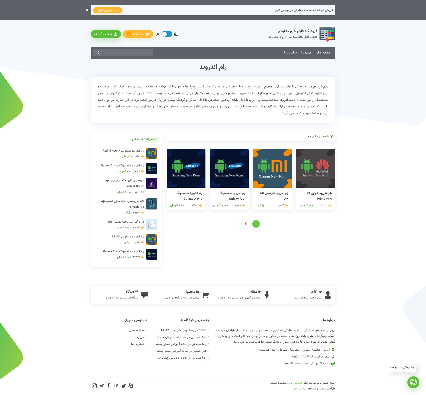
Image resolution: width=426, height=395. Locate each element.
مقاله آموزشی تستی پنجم (171, 344)
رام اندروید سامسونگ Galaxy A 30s (189, 196)
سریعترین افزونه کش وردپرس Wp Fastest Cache (124, 186)
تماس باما (290, 52)
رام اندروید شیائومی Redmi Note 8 (123, 154)
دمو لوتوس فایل (108, 10)
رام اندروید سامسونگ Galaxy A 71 (232, 196)
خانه (326, 136)
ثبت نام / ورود (103, 34)
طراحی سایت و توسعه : (313, 388)
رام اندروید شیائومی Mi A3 (274, 196)
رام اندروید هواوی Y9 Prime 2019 (319, 196)
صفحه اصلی (323, 52)
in (116, 385)
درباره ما (306, 52)
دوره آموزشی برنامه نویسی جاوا (126, 225)
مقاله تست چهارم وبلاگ (171, 337)
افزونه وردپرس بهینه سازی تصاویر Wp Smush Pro (122, 207)
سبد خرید (136, 34)
